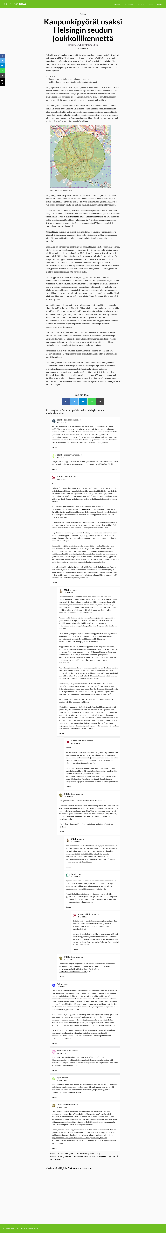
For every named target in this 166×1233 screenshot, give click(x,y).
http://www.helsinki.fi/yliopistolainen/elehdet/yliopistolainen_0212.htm (79, 1138)
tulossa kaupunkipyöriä (68, 55)
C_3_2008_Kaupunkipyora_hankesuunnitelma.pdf (96, 509)
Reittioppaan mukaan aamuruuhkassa (84, 217)
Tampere (140, 4)
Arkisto (160, 4)
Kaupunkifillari (15, 4)
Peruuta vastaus (83, 1168)
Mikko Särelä (83, 49)
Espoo (150, 4)
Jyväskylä (129, 4)
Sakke (71, 1168)
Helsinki (117, 4)
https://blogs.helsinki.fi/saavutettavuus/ (84, 1114)
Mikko (67, 590)
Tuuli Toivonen (64, 1104)
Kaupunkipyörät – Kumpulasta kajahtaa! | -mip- (80, 1154)
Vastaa (54, 448)
